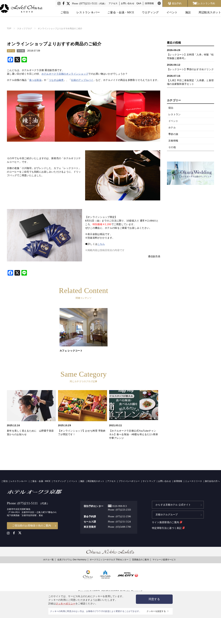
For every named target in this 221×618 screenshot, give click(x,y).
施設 (188, 12)
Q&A (138, 3)
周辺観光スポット (210, 12)
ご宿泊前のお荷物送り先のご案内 (31, 525)
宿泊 (170, 107)
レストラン (174, 114)
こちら (101, 244)
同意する (154, 599)
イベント (172, 12)
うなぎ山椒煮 (56, 80)
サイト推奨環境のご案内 (166, 522)
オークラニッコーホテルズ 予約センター (109, 559)
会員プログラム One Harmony (71, 559)
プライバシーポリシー (129, 481)
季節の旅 (173, 134)
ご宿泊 (64, 12)
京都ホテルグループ (167, 514)
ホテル (172, 127)
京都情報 (173, 140)
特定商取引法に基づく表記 (167, 528)
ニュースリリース (193, 481)
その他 (172, 147)
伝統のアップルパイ (82, 80)
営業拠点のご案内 (140, 559)
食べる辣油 (35, 80)
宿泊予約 (176, 3)
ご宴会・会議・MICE (120, 12)
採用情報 (149, 3)
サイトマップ (149, 481)
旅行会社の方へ (212, 481)
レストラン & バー (88, 12)
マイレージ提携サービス (164, 559)
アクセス (113, 3)
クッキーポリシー (65, 603)
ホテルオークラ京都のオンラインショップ (64, 73)
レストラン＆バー (19, 481)
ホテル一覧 (48, 559)
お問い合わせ (127, 3)
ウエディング (150, 12)
